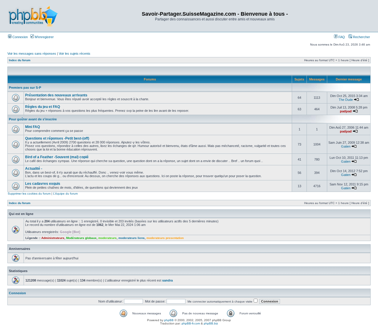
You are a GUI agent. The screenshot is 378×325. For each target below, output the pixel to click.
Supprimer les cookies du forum (29, 193)
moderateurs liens (131, 238)
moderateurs (107, 238)
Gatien (346, 146)
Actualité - (33, 168)
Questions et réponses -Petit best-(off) (57, 138)
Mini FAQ (32, 127)
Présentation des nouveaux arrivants (56, 95)
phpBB (169, 320)
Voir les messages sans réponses (31, 53)
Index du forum (19, 60)
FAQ (341, 37)
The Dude (346, 99)
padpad (346, 111)
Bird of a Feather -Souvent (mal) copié (57, 157)
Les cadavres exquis (42, 184)
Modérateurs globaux (81, 238)
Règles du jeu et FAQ (42, 107)
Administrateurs (52, 238)
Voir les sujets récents (74, 53)
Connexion (20, 37)
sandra (167, 280)
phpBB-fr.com (191, 323)
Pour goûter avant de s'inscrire (33, 119)
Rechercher (361, 37)
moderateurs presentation (165, 238)
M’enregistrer (44, 37)
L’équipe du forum (65, 193)
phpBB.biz (211, 323)
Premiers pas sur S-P (25, 87)
